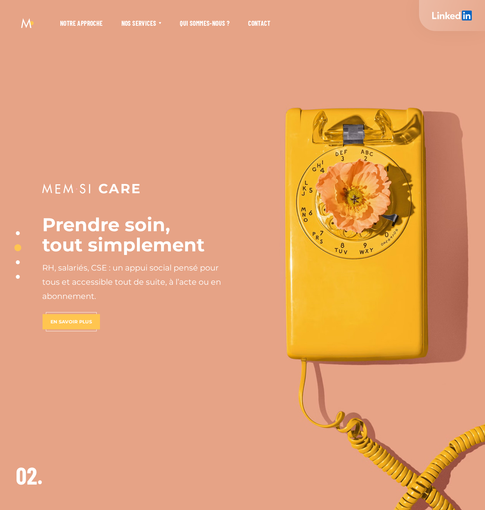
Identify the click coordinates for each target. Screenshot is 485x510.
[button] (18, 233)
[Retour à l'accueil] (27, 23)
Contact (259, 23)
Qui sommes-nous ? (205, 23)
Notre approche (81, 23)
